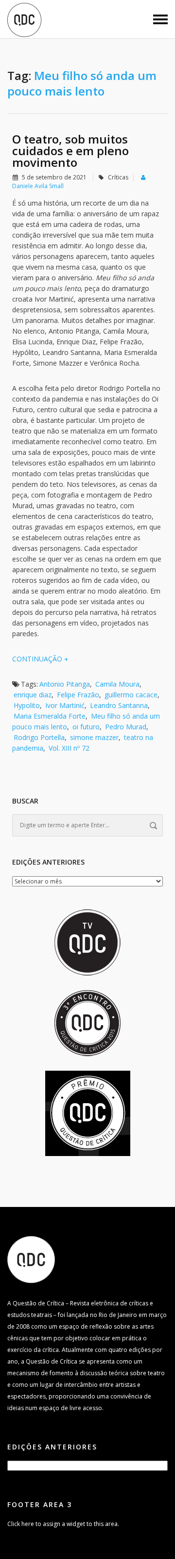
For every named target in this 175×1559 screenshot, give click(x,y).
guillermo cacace (131, 694)
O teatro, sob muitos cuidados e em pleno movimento (70, 150)
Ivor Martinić (65, 705)
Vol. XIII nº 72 (69, 748)
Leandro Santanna (119, 705)
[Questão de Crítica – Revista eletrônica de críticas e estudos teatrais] (24, 19)
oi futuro (86, 726)
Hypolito (27, 705)
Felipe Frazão (78, 694)
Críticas (118, 177)
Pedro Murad (125, 726)
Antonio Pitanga (64, 684)
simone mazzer (94, 737)
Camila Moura (117, 684)
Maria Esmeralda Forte (50, 716)
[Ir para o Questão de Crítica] (31, 1259)
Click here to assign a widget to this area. (63, 1524)
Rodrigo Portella (39, 737)
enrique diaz (33, 694)
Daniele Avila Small (38, 186)
